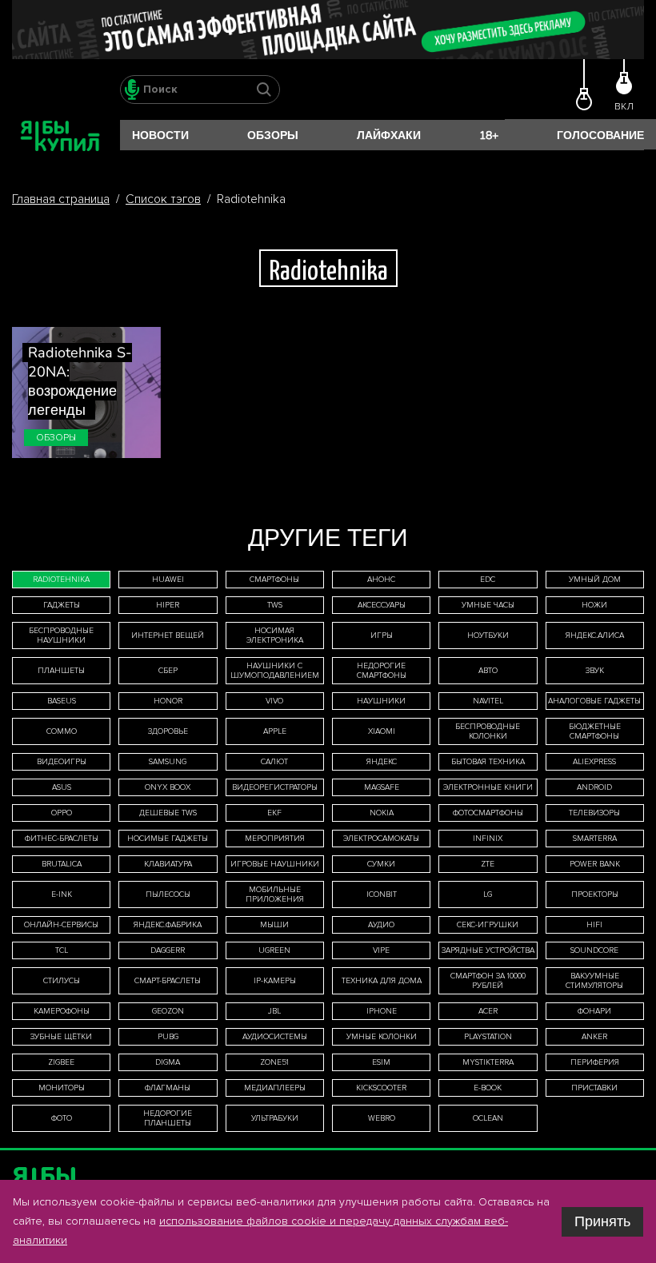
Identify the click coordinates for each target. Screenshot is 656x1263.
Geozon (168, 1011)
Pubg (168, 1037)
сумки (381, 864)
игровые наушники (274, 864)
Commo (61, 731)
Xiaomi (381, 731)
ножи (594, 605)
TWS (274, 605)
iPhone (381, 1011)
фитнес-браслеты (61, 838)
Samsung (167, 762)
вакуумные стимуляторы (594, 980)
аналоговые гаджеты (594, 701)
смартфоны (274, 579)
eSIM (381, 1062)
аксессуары (382, 605)
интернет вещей (167, 635)
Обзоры (272, 135)
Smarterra (595, 838)
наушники (381, 701)
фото (61, 1118)
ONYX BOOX (167, 787)
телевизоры (594, 813)
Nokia (382, 813)
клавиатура (168, 864)
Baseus (61, 701)
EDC (487, 579)
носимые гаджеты (167, 838)
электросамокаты (381, 838)
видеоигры (61, 762)
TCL (61, 950)
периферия (594, 1062)
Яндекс (381, 762)
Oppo (61, 813)
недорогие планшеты (167, 1118)
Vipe (381, 950)
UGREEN (274, 950)
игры (381, 635)
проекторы (594, 894)
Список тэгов (163, 199)
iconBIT (381, 894)
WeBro (381, 1118)
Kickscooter (381, 1088)
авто (488, 670)
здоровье (168, 731)
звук (595, 670)
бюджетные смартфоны (595, 731)
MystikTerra (488, 1062)
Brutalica (62, 864)
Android (594, 787)
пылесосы (168, 894)
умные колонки (381, 1037)
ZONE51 (274, 1062)
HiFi (594, 925)
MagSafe (381, 787)
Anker (594, 1037)
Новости (160, 135)
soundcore (594, 950)
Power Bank (595, 864)
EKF (274, 813)
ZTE (487, 864)
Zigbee (61, 1062)
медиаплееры (275, 1088)
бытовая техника (488, 762)
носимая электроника (274, 635)
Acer (488, 1011)
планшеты (61, 670)
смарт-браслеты (167, 981)
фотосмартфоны (488, 813)
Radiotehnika (61, 579)
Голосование (600, 135)
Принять (602, 1221)
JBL (274, 1011)
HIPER (167, 605)
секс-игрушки (487, 925)
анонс (381, 579)
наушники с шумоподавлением (274, 670)
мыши (274, 925)
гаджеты (61, 605)
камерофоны (62, 1011)
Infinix (487, 838)
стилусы (61, 981)
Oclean (488, 1118)
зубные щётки (61, 1037)
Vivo (274, 701)
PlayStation (488, 1037)
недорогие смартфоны (381, 670)
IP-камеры (275, 981)
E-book (488, 1088)
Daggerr (167, 950)
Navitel (488, 701)
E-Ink (61, 894)
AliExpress (594, 762)
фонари (594, 1011)
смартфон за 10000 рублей (488, 980)
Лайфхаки (389, 135)
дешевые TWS (168, 813)
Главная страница (61, 199)
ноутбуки (488, 635)
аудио (381, 925)
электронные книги (488, 787)
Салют (274, 762)
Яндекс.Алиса (595, 635)
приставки (594, 1088)
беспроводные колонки (487, 731)
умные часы (488, 605)
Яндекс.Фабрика (168, 925)
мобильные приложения (275, 894)
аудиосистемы (274, 1037)
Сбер (168, 670)
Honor (168, 701)
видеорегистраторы (275, 787)
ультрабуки (274, 1118)
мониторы (61, 1088)
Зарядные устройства (488, 950)
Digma (167, 1062)
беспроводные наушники (61, 635)
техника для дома (382, 981)
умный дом (595, 579)
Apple (274, 731)
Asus (61, 787)
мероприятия (275, 838)
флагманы (167, 1088)
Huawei (168, 579)
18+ (488, 135)
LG (487, 894)
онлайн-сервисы (61, 925)
